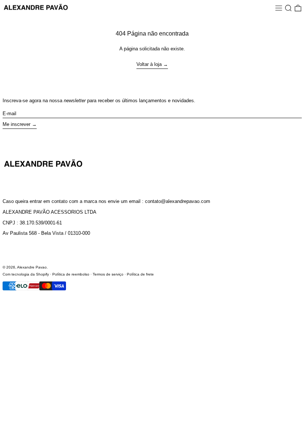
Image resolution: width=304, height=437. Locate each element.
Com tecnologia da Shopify (26, 274)
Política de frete (140, 274)
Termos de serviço (108, 274)
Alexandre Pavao (32, 267)
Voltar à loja (149, 64)
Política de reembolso (70, 274)
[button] (288, 8)
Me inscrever (16, 124)
